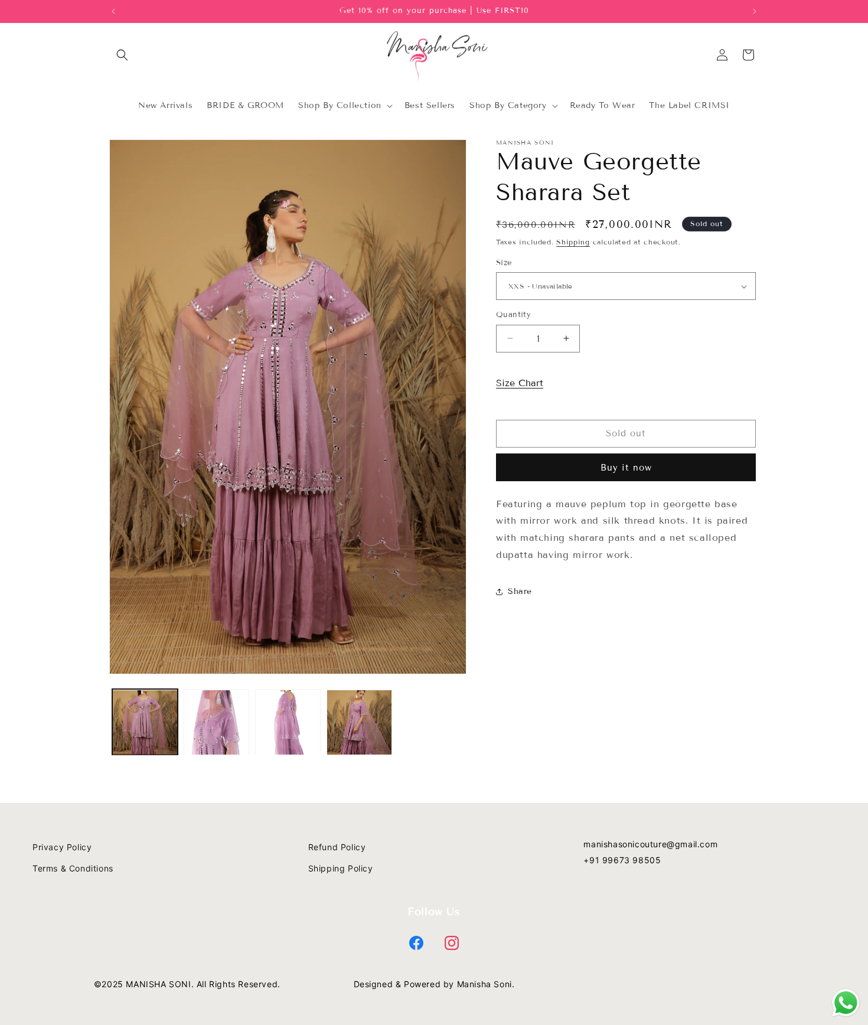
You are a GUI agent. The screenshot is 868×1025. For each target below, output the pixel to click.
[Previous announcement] (113, 11)
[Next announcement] (755, 11)
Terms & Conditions (72, 868)
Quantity (513, 314)
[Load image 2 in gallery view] (216, 722)
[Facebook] (416, 943)
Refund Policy (337, 847)
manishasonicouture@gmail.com (650, 844)
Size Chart (519, 383)
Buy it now (626, 467)
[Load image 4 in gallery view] (359, 722)
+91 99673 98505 (622, 860)
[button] (122, 55)
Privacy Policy (62, 847)
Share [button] (520, 591)
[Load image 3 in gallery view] (288, 722)
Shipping (573, 241)
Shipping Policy (340, 868)
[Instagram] (452, 943)
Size (504, 262)
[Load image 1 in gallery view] (145, 722)
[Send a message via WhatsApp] (846, 1003)
